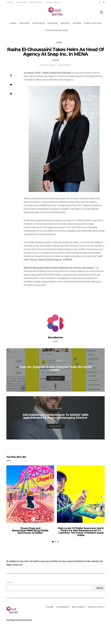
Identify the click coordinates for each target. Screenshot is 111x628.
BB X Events (36, 2)
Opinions (53, 23)
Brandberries (55, 337)
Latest (13, 23)
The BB (9, 2)
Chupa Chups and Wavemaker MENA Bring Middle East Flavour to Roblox (30, 530)
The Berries (22, 2)
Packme (77, 23)
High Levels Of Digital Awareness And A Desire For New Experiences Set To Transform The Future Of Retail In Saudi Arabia (81, 531)
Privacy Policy (52, 2)
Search (9, 582)
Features (24, 23)
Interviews (39, 23)
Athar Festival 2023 (57, 30)
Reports (65, 23)
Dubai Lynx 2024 (93, 23)
